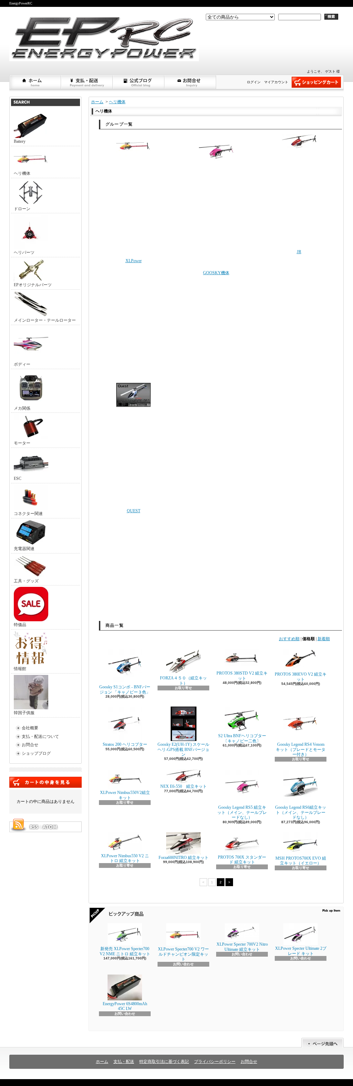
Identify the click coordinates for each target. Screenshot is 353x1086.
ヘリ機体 (22, 173)
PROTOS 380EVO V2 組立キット (300, 676)
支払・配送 (123, 1061)
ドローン (22, 208)
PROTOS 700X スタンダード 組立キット (242, 859)
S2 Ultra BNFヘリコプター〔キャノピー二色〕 (242, 738)
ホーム (35, 82)
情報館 (20, 668)
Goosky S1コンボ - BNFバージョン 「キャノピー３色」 (124, 689)
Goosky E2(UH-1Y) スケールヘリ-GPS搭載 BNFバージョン (183, 749)
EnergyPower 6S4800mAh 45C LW (125, 1006)
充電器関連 (24, 548)
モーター (22, 443)
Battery (20, 141)
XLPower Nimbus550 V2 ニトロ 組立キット (125, 858)
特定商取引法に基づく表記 (164, 1061)
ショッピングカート (316, 82)
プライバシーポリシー (214, 1061)
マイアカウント (276, 82)
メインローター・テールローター (45, 320)
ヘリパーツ (24, 252)
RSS (34, 827)
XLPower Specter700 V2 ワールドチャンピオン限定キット (183, 954)
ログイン (254, 82)
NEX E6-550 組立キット (183, 786)
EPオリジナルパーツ (33, 284)
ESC (17, 478)
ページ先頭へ (322, 1043)
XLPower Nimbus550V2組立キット (125, 795)
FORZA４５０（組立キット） (183, 680)
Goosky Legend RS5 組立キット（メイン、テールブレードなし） (242, 812)
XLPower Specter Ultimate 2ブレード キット (300, 951)
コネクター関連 (28, 513)
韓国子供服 (24, 712)
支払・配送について (87, 82)
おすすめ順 (289, 638)
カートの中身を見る (45, 782)
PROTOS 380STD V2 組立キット (242, 675)
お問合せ (190, 82)
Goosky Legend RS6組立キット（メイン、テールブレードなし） (300, 812)
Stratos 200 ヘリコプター (125, 744)
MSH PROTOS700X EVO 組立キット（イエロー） (300, 860)
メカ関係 (22, 408)
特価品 (20, 624)
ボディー (22, 364)
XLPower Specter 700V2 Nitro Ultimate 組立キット (242, 946)
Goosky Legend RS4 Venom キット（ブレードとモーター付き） (300, 749)
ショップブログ (139, 82)
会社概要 (30, 727)
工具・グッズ (26, 581)
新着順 (323, 638)
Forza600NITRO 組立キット (184, 857)
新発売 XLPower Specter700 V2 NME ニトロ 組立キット (125, 951)
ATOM (50, 827)
